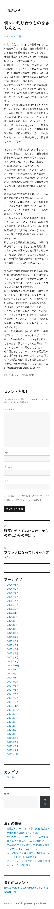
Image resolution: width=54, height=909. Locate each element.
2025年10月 (13, 625)
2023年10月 (13, 718)
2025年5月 (12, 645)
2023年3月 (12, 746)
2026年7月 (13, 588)
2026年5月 (13, 596)
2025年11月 (13, 621)
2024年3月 (13, 697)
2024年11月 (13, 665)
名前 (7, 453)
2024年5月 (13, 689)
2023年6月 (12, 734)
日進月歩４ (12, 10)
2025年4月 (12, 649)
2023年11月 (13, 714)
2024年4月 (13, 693)
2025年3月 (12, 653)
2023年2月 (12, 750)
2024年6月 (13, 685)
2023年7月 (12, 730)
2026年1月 (12, 613)
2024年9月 (13, 673)
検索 (6, 793)
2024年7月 (13, 681)
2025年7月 (12, 637)
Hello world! (11, 887)
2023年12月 (13, 709)
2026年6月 (13, 592)
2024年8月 (13, 677)
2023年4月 (12, 742)
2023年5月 (12, 738)
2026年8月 (13, 584)
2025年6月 (12, 641)
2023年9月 (12, 722)
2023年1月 (12, 754)
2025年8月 (12, 633)
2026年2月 (13, 608)
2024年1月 (12, 705)
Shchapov (13, 375)
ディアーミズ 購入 (13, 36)
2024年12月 (13, 661)
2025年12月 (13, 617)
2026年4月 (13, 600)
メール (8, 467)
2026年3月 (13, 604)
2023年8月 (12, 726)
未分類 (10, 777)
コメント (9, 409)
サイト (7, 481)
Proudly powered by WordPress (31, 903)
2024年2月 (13, 701)
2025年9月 (12, 629)
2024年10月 (13, 669)
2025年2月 (12, 657)
